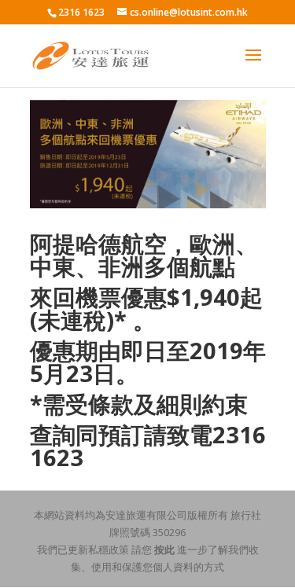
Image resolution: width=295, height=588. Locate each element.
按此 (164, 549)
